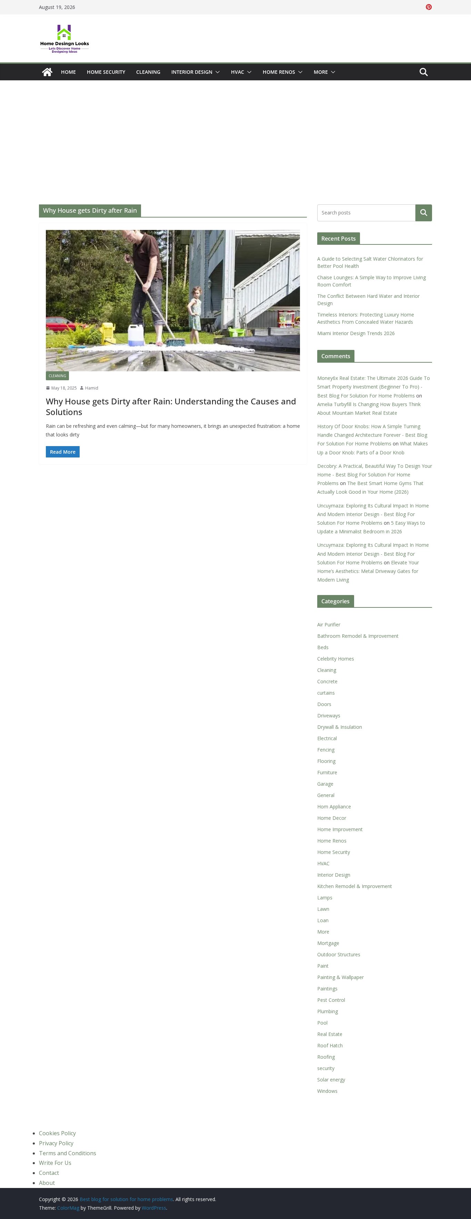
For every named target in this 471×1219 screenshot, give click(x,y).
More (321, 72)
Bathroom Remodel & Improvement (358, 636)
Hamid (91, 388)
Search (423, 213)
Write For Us (55, 1163)
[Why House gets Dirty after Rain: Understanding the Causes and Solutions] (173, 300)
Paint (323, 966)
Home (68, 72)
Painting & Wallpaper (340, 977)
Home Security (106, 72)
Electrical (327, 738)
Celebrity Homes (335, 658)
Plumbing (327, 1011)
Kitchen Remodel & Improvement (354, 886)
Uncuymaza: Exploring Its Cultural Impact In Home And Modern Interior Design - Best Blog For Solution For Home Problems (373, 514)
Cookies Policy (57, 1133)
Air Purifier (328, 624)
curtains (326, 692)
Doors (324, 704)
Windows (327, 1091)
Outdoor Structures (338, 954)
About (47, 1183)
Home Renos (279, 72)
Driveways (328, 715)
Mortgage (328, 943)
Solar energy (331, 1079)
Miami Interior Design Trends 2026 (356, 333)
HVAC (237, 72)
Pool (322, 1022)
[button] (216, 72)
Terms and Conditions (67, 1153)
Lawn (323, 909)
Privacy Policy (56, 1143)
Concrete (327, 681)
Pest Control (331, 1000)
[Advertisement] (235, 132)
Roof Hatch (330, 1045)
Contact (49, 1173)
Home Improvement (340, 829)
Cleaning (148, 72)
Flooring (326, 761)
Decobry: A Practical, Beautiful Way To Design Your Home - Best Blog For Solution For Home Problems (374, 474)
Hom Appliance (334, 806)
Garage (325, 783)
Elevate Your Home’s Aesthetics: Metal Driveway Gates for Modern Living (368, 571)
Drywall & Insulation (339, 727)
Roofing (326, 1057)
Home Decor (331, 818)
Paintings (327, 988)
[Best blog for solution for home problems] (47, 72)
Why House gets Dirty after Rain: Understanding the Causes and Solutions (171, 406)
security (325, 1068)
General (325, 795)
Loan (323, 920)
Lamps (324, 897)
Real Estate (329, 1034)
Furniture (327, 772)
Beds (323, 647)
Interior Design (191, 72)
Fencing (325, 749)
